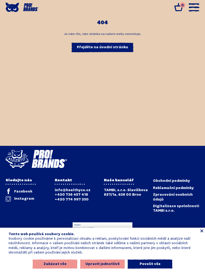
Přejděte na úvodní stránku (102, 47)
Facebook (23, 191)
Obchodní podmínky (171, 181)
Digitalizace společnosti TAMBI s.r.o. (176, 208)
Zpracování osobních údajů (173, 197)
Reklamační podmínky (173, 188)
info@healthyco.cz (72, 190)
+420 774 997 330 (72, 199)
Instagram (24, 198)
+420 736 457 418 (71, 194)
